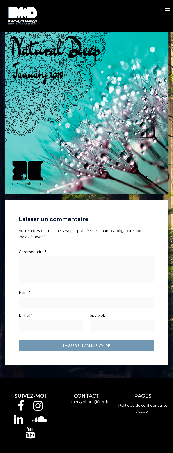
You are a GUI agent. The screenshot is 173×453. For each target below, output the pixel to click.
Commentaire (32, 252)
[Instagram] (38, 408)
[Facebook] (21, 408)
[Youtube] (30, 435)
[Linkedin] (18, 422)
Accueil (143, 411)
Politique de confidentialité (142, 405)
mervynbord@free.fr (90, 402)
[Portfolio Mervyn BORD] (22, 15)
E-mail (26, 315)
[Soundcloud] (39, 422)
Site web (97, 315)
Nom (24, 292)
